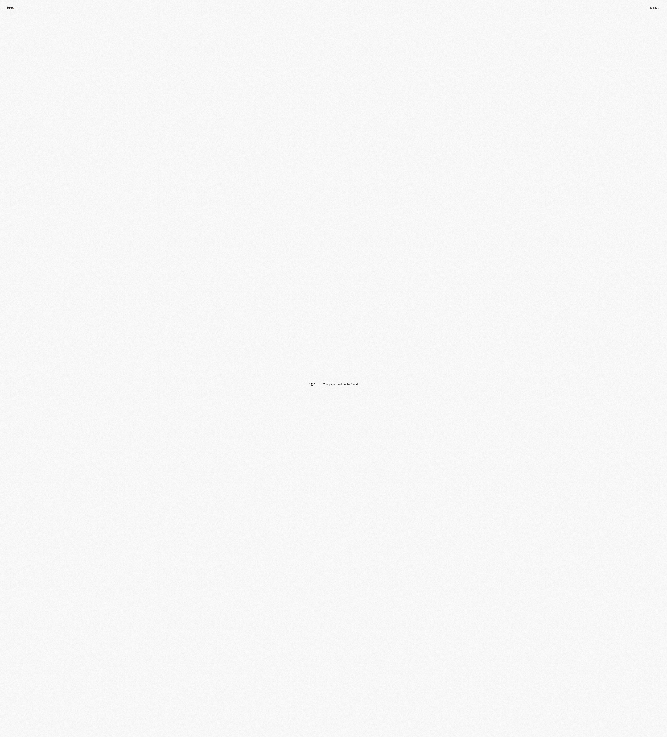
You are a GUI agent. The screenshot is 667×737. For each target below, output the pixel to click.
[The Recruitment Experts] (10, 7)
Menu (655, 8)
